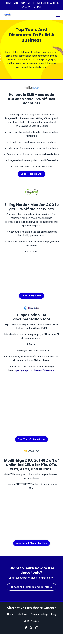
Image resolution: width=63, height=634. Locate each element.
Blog (53, 614)
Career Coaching (39, 614)
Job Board (22, 614)
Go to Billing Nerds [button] (31, 295)
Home (10, 614)
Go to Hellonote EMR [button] (31, 174)
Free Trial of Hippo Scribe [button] (31, 439)
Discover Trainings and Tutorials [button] (31, 586)
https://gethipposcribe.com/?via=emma (34, 370)
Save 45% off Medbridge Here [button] (31, 543)
